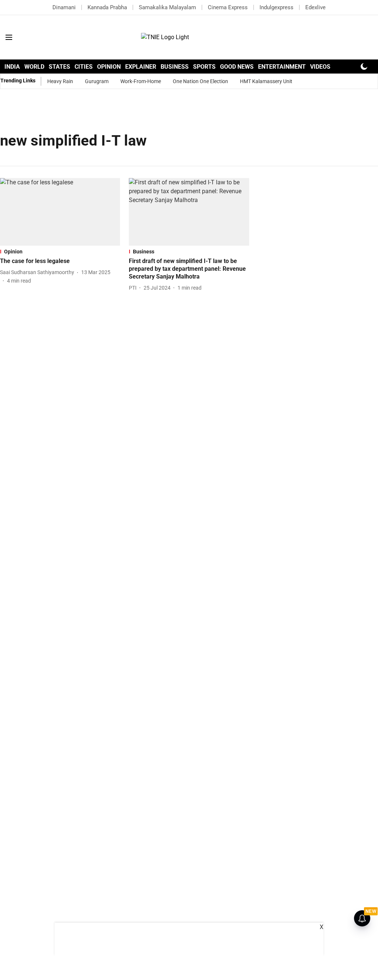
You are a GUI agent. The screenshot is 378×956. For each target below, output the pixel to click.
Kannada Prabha (107, 7)
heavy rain (60, 81)
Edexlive (315, 7)
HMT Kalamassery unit (266, 81)
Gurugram (97, 81)
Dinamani (64, 7)
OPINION (109, 66)
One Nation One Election (200, 81)
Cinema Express (228, 7)
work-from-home (140, 81)
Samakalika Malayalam (167, 7)
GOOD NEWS (237, 66)
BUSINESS (175, 66)
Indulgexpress (276, 7)
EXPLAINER (140, 66)
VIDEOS (320, 66)
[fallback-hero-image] (60, 212)
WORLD (34, 66)
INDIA (12, 66)
